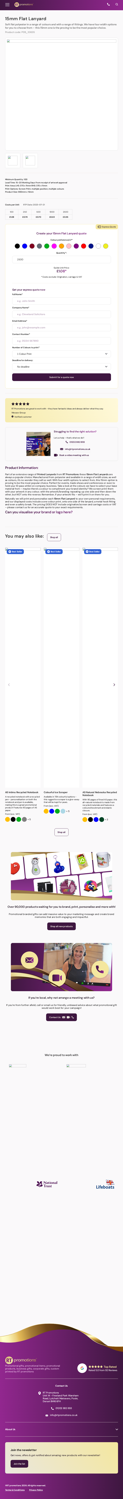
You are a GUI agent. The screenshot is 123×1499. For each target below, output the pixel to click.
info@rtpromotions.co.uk (77, 449)
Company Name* (20, 307)
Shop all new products (61, 926)
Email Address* (19, 321)
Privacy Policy (36, 1490)
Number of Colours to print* (26, 347)
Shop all (54, 537)
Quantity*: (61, 253)
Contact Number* (21, 334)
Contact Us (54, 1017)
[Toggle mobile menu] (7, 4)
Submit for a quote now (61, 377)
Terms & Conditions (15, 1490)
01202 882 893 (77, 442)
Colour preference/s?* (61, 240)
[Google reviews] (97, 1368)
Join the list (19, 1463)
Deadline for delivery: (22, 360)
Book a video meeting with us (74, 455)
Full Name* (17, 294)
